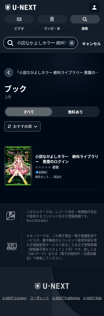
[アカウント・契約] (94, 7)
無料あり (75, 111)
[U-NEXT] (20, 7)
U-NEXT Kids (92, 298)
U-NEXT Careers (14, 298)
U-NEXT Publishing (66, 298)
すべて (28, 111)
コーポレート (39, 298)
